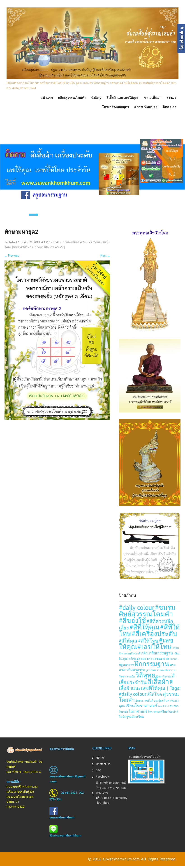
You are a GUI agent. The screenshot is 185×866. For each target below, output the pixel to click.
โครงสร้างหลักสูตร (115, 107)
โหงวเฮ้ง (123, 711)
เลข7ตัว (173, 706)
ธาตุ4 (174, 658)
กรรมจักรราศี (132, 653)
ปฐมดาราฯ (126, 665)
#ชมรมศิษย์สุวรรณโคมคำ (147, 610)
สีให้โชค (154, 694)
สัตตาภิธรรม (163, 676)
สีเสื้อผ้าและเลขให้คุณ (122, 98)
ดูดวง (126, 658)
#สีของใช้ (132, 620)
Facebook (102, 776)
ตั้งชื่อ (133, 658)
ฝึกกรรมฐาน (152, 663)
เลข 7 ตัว (163, 706)
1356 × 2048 (51, 242)
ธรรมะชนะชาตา (159, 658)
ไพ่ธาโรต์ (173, 711)
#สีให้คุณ (128, 641)
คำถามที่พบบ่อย (145, 107)
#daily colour (136, 607)
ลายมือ (130, 676)
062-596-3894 (110, 788)
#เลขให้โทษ (155, 646)
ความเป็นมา (152, 98)
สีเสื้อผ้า (158, 681)
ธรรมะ (171, 98)
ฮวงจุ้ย (158, 700)
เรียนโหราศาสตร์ (141, 705)
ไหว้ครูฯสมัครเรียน (131, 717)
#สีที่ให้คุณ (145, 627)
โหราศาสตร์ (138, 711)
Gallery (96, 98)
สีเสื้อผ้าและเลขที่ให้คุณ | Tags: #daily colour (149, 688)
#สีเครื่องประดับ (154, 633)
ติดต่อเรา (169, 107)
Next (105, 256)
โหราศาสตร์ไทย (157, 711)
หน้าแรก (46, 98)
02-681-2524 (69, 793)
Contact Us (103, 764)
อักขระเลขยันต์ (144, 700)
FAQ (98, 770)
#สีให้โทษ (148, 641)
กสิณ (144, 653)
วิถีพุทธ (145, 675)
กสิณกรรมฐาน (161, 653)
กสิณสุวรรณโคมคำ (72, 98)
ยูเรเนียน (151, 670)
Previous (12, 256)
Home (100, 757)
